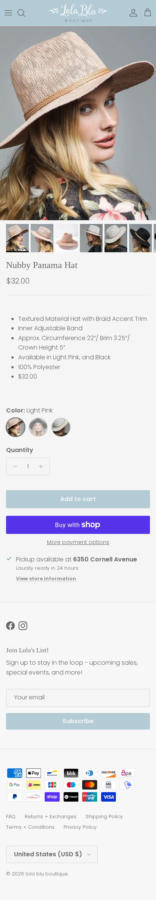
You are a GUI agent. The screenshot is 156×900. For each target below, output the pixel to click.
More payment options (78, 542)
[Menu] (8, 13)
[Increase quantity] (43, 466)
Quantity (19, 450)
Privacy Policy (80, 827)
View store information (46, 578)
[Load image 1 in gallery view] (78, 123)
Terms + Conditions (30, 827)
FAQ (11, 816)
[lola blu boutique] (78, 13)
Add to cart (78, 499)
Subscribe (78, 721)
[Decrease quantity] (13, 466)
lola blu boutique (47, 873)
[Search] (25, 13)
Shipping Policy (104, 816)
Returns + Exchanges (50, 816)
